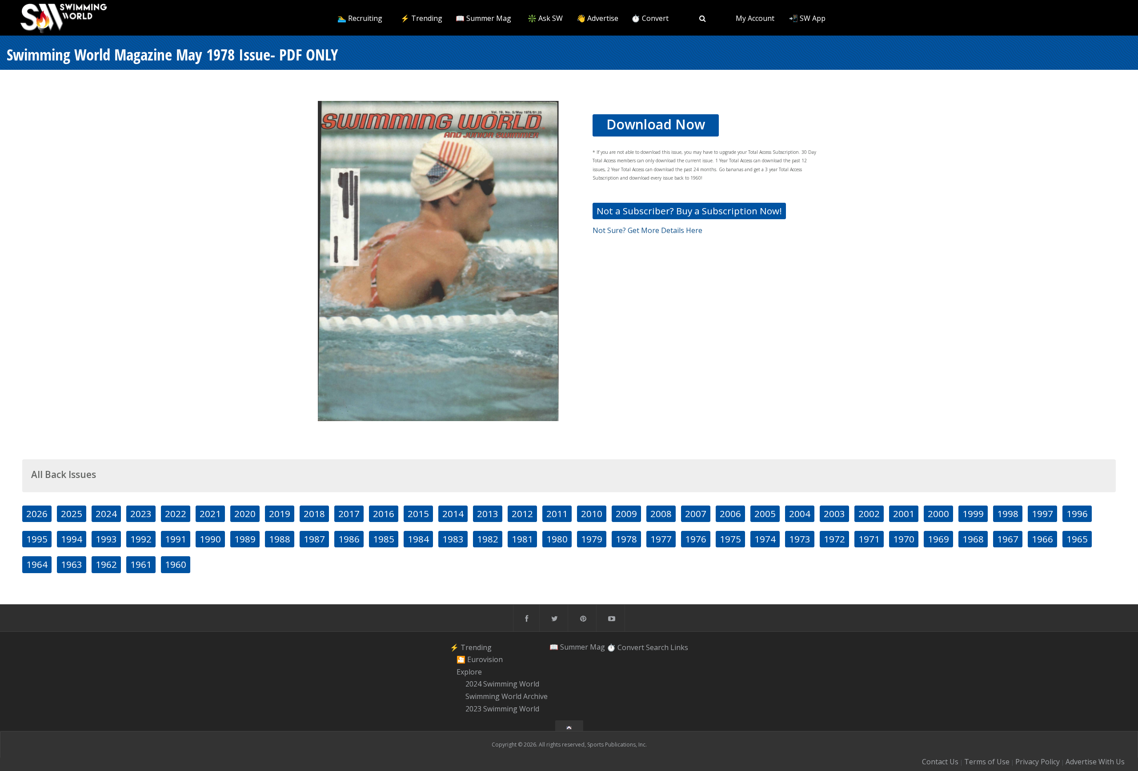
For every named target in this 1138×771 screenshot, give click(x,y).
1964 (37, 564)
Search (657, 647)
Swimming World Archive (506, 696)
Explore (469, 672)
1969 (938, 539)
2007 (695, 513)
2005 (765, 513)
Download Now (655, 124)
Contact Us (940, 762)
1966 (1042, 539)
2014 (453, 513)
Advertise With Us (1095, 762)
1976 (695, 539)
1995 (37, 539)
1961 (141, 564)
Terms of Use (987, 762)
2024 (106, 513)
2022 (175, 513)
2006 (730, 513)
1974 (765, 539)
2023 (141, 513)
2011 (557, 513)
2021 (210, 513)
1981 (522, 539)
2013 (487, 513)
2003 (834, 513)
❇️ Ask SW (545, 18)
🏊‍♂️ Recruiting (359, 18)
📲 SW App (807, 18)
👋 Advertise (597, 18)
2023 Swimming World (502, 709)
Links (679, 647)
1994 (71, 539)
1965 (1077, 539)
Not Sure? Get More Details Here (647, 230)
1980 (557, 539)
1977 (661, 539)
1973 (799, 539)
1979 (591, 539)
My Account (755, 18)
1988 (279, 539)
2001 (903, 513)
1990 (210, 539)
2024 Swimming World (502, 684)
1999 (973, 513)
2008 (661, 513)
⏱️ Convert (650, 18)
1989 (245, 539)
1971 (869, 539)
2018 (314, 513)
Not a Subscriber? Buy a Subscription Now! (689, 211)
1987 (314, 539)
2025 (71, 513)
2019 (279, 513)
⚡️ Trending (421, 18)
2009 (626, 513)
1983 (453, 539)
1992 (141, 539)
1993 (106, 539)
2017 (349, 513)
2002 (869, 513)
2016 (383, 513)
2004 (799, 513)
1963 (71, 564)
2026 (37, 513)
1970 (903, 539)
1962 (106, 564)
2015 (418, 513)
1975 (730, 539)
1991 (175, 539)
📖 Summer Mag (483, 18)
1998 (1007, 513)
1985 (383, 539)
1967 (1007, 539)
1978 (626, 539)
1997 (1042, 513)
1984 (418, 539)
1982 (487, 539)
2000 (938, 513)
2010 (591, 513)
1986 (349, 539)
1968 (973, 539)
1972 (834, 539)
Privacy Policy (1037, 762)
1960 (175, 564)
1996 (1077, 513)
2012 (522, 513)
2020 (245, 513)
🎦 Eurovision (480, 659)
